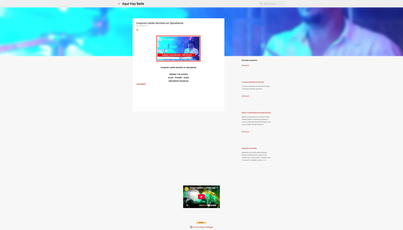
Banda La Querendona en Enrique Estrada (256, 113)
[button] (137, 30)
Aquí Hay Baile (133, 4)
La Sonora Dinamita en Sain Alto (253, 82)
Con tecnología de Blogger (202, 227)
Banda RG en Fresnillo (249, 148)
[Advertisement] (178, 129)
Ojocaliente (141, 84)
